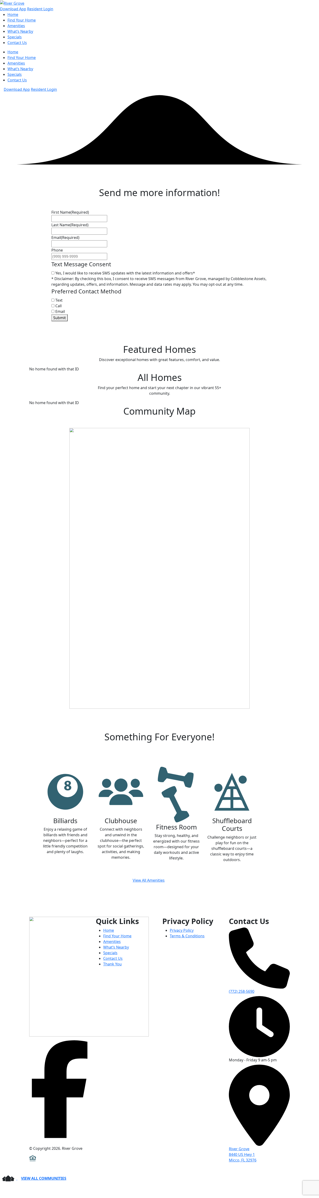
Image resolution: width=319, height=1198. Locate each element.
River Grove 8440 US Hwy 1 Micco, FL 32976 (242, 1154)
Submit (59, 317)
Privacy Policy (182, 930)
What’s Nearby (20, 31)
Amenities (16, 25)
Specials (14, 37)
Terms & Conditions (187, 936)
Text (59, 300)
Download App (13, 8)
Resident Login (40, 8)
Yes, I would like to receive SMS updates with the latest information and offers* (125, 273)
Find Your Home (21, 20)
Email (60, 311)
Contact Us (17, 42)
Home (12, 14)
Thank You (112, 964)
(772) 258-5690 (241, 991)
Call (58, 305)
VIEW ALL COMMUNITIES (43, 1178)
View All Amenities (149, 880)
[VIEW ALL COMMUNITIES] (8, 1178)
